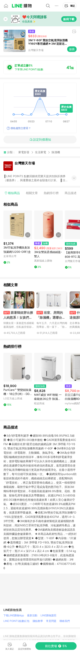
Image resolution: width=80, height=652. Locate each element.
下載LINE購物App (13, 615)
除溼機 (56, 152)
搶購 (72, 49)
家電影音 (23, 152)
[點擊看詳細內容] (17, 224)
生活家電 (40, 152)
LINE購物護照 (48, 615)
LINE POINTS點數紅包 (16, 621)
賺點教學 (38, 621)
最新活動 (32, 615)
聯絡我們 (65, 621)
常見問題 (51, 621)
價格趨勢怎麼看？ (20, 128)
